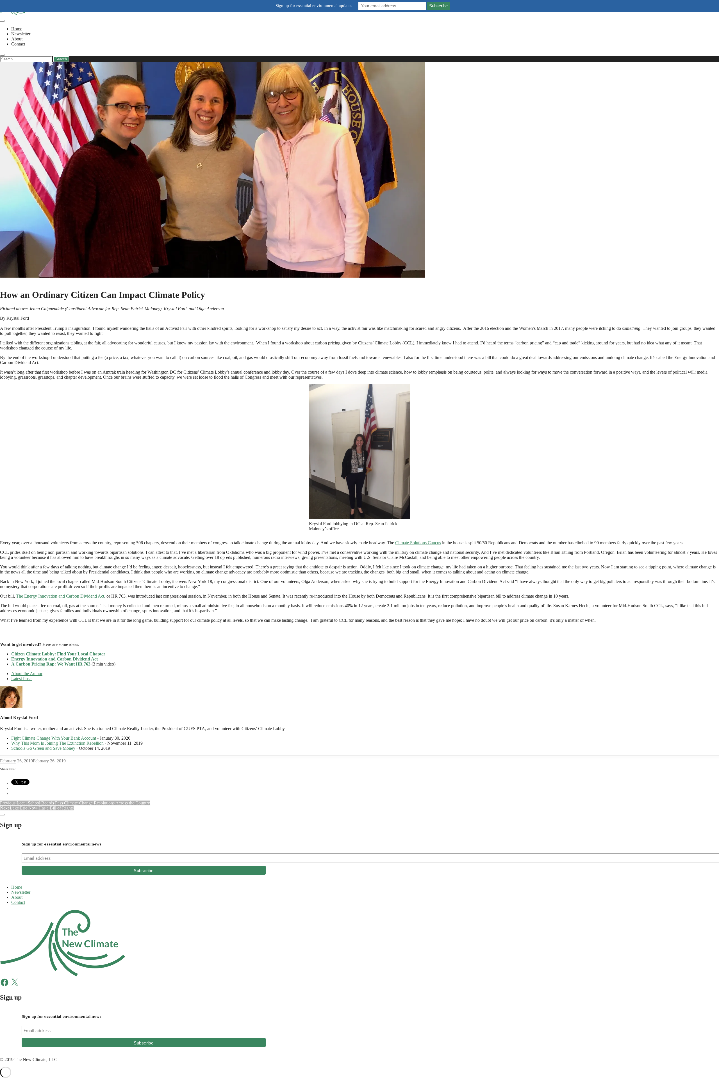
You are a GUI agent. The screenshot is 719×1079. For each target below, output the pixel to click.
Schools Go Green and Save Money (43, 748)
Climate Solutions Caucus (418, 542)
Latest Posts (21, 678)
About (16, 38)
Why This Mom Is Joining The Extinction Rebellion (57, 743)
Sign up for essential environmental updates (314, 5)
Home (16, 28)
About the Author (26, 673)
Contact (18, 44)
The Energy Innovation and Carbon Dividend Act (60, 596)
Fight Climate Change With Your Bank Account (53, 738)
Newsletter (20, 33)
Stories (6, 281)
